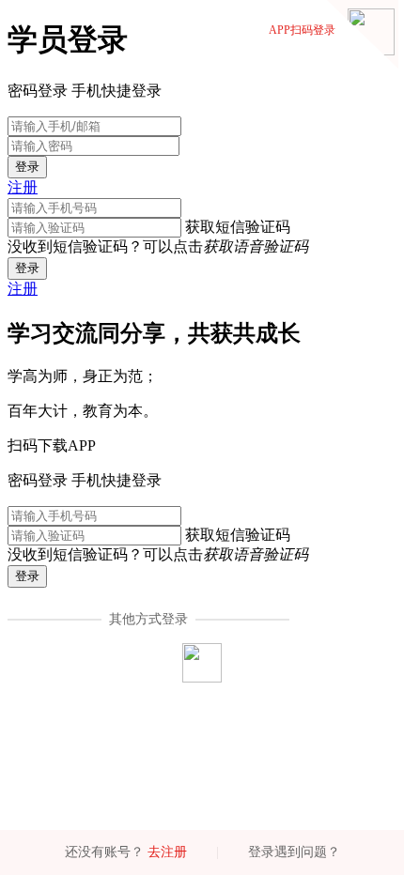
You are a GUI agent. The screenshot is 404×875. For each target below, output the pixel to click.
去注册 (167, 852)
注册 (23, 187)
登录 (27, 167)
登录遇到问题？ (294, 852)
